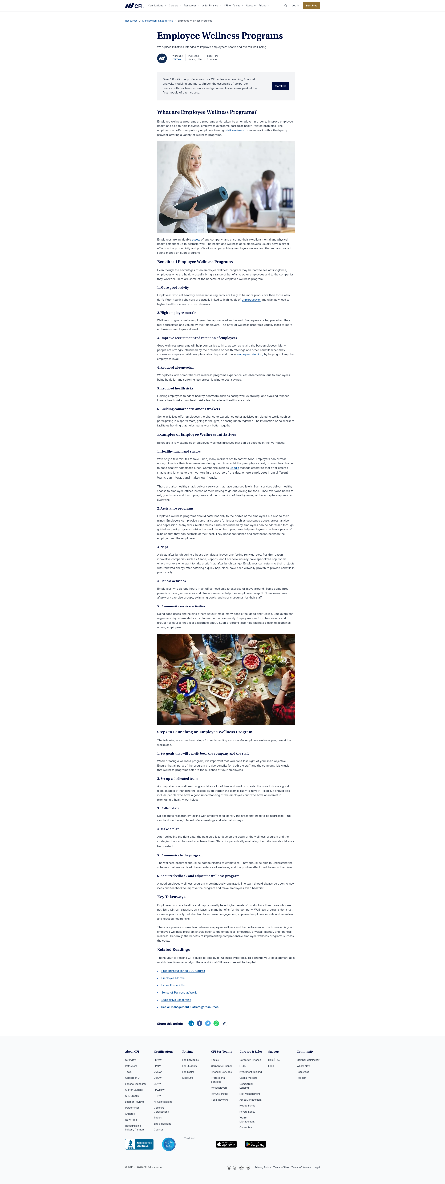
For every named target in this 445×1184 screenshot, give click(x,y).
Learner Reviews (134, 1101)
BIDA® (157, 1083)
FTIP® (157, 1095)
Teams (215, 1059)
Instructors (131, 1065)
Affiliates (130, 1113)
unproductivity (251, 299)
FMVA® (158, 1059)
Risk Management (250, 1093)
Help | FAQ (274, 1059)
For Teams (188, 1071)
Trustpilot (189, 1138)
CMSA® (158, 1071)
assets (196, 239)
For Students (189, 1065)
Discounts (187, 1077)
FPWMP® (159, 1089)
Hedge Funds (247, 1105)
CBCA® (158, 1077)
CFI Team (177, 59)
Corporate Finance (222, 1065)
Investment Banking (251, 1071)
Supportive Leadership (176, 1000)
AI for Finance (210, 5)
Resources (190, 5)
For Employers (219, 1087)
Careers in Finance (250, 1059)
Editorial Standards (136, 1083)
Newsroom (131, 1119)
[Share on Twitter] (208, 1025)
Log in (295, 5)
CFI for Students (134, 1089)
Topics (158, 1117)
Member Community (308, 1059)
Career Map (246, 1127)
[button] (286, 5)
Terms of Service (301, 1167)
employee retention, (250, 354)
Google (234, 468)
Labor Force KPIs (173, 985)
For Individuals (190, 1059)
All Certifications (163, 1101)
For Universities (220, 1093)
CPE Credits (132, 1095)
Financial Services (221, 1071)
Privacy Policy (263, 1167)
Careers (173, 5)
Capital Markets (248, 1077)
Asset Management (250, 1099)
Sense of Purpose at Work (179, 992)
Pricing (262, 5)
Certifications (155, 5)
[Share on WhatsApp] (216, 1025)
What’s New (303, 1065)
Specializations (162, 1123)
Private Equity (247, 1111)
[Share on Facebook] (199, 1025)
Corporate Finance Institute (134, 5)
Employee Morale (173, 978)
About (249, 5)
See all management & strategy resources (190, 1007)
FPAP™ (157, 1065)
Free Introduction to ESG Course (183, 971)
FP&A (243, 1065)
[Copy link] (224, 1025)
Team (128, 1071)
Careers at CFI (133, 1077)
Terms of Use (281, 1167)
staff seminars (234, 130)
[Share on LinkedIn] (191, 1025)
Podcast (301, 1077)
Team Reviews (219, 1099)
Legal (271, 1065)
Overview (130, 1059)
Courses (158, 1129)
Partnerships (132, 1107)
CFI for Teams (232, 5)
